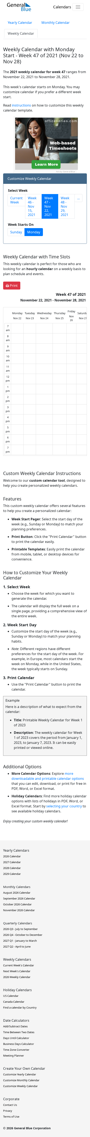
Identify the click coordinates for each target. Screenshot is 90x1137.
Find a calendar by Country (20, 1007)
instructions (21, 105)
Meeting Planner (13, 1055)
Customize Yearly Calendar (19, 1074)
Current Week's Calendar (18, 965)
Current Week (16, 200)
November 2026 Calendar (19, 910)
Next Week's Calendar (16, 971)
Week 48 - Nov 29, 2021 (65, 206)
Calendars (62, 6)
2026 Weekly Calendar (16, 977)
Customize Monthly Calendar (21, 1080)
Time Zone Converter (16, 1050)
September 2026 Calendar (19, 898)
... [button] (78, 198)
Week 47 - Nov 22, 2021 (48, 206)
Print (13, 285)
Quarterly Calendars (17, 923)
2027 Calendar (12, 862)
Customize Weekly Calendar (20, 1086)
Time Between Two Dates (18, 1032)
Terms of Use (11, 1116)
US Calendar (10, 996)
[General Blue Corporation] (19, 7)
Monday (33, 232)
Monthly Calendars (16, 887)
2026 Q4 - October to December (22, 935)
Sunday (16, 232)
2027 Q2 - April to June (17, 946)
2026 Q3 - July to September (20, 929)
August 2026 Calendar (16, 892)
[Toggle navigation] (78, 7)
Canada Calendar (13, 1002)
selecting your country (64, 806)
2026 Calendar (12, 856)
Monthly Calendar (55, 22)
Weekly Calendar (21, 33)
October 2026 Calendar (17, 904)
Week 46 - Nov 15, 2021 (32, 206)
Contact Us (10, 1105)
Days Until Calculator (16, 1038)
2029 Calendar (12, 874)
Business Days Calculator (18, 1044)
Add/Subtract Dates (15, 1026)
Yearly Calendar (20, 22)
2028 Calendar (12, 868)
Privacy (7, 1111)
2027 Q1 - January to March (20, 941)
